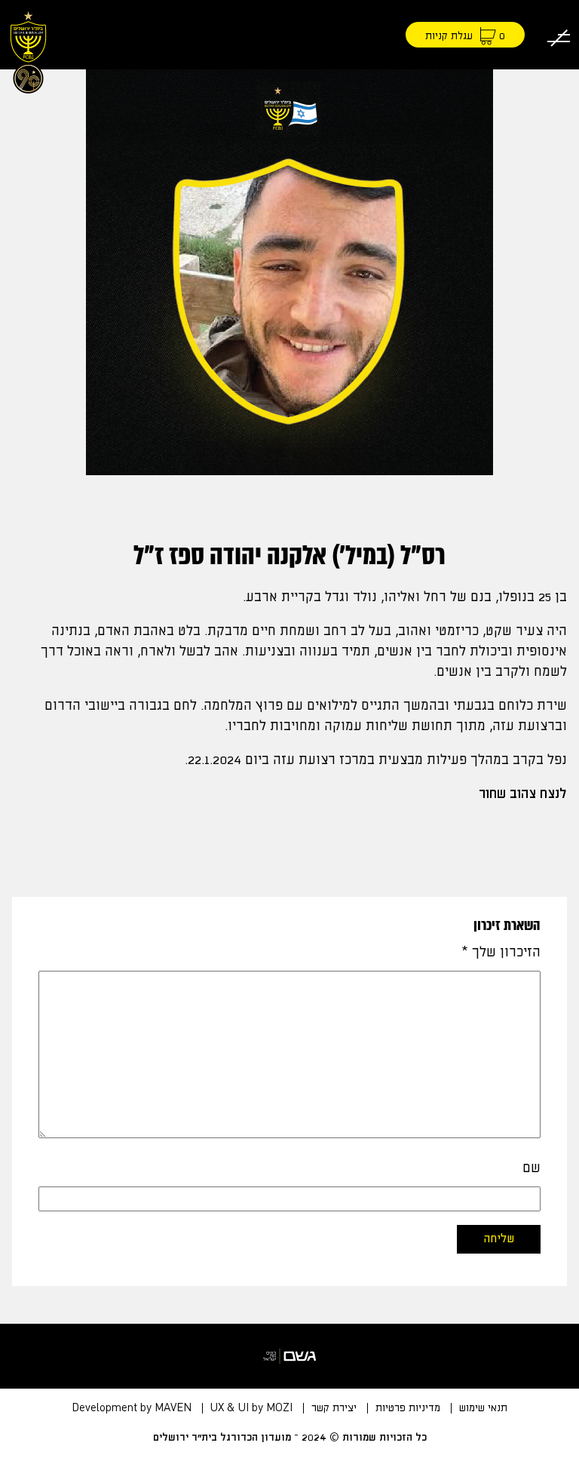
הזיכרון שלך (501, 952)
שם (531, 1168)
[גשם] (289, 1356)
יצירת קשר (334, 1408)
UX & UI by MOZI (251, 1408)
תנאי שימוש (483, 1408)
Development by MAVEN (131, 1408)
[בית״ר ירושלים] (28, 50)
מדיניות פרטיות (407, 1408)
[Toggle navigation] (558, 35)
